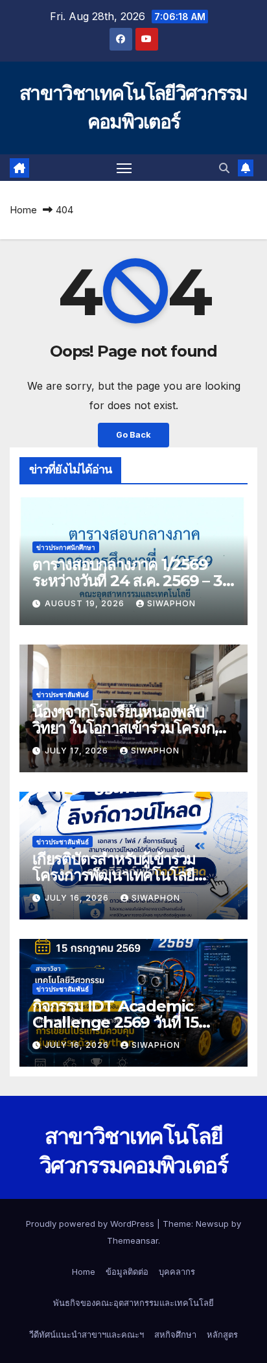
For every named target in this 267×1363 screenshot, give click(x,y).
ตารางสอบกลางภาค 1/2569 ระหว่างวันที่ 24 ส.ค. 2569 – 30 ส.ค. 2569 (132, 580)
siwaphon (171, 603)
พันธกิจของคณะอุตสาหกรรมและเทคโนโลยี (133, 1303)
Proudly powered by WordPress (91, 1223)
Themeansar (132, 1240)
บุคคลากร (177, 1271)
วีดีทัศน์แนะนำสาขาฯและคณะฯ (86, 1334)
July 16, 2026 (78, 898)
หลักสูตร (222, 1334)
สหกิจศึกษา (175, 1334)
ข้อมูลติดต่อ (127, 1271)
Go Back (133, 435)
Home (23, 210)
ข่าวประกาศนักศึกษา (65, 547)
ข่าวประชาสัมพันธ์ (62, 694)
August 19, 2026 (86, 603)
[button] (224, 167)
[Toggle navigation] (124, 168)
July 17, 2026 (78, 750)
